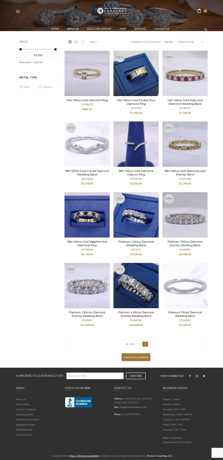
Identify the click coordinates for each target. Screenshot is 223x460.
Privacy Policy (23, 404)
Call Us (119, 56)
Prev (132, 344)
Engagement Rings (25, 424)
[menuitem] (55, 29)
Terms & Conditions (26, 409)
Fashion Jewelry (24, 434)
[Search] (205, 28)
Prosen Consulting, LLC (159, 455)
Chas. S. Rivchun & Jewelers (84, 455)
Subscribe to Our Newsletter (39, 376)
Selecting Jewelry (25, 414)
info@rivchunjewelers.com (133, 407)
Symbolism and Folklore (28, 419)
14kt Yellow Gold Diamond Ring (87, 100)
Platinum (46, 86)
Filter (38, 55)
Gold (26, 86)
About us (20, 399)
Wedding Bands (24, 429)
